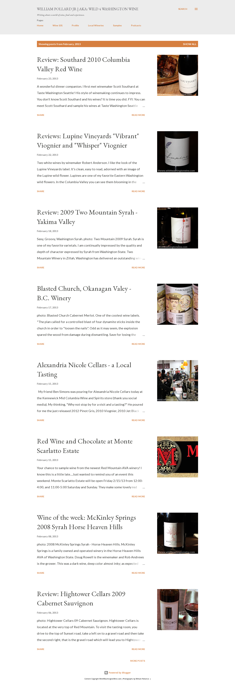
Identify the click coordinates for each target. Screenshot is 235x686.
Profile (75, 25)
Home (40, 25)
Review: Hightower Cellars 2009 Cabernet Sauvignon (81, 598)
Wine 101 (58, 25)
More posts (137, 660)
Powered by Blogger (119, 672)
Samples (117, 25)
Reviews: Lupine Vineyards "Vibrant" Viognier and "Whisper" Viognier (88, 140)
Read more (138, 115)
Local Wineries (96, 25)
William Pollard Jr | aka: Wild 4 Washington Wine (87, 8)
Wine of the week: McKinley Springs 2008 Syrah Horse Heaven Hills (86, 522)
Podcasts (136, 25)
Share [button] (40, 115)
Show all (189, 43)
